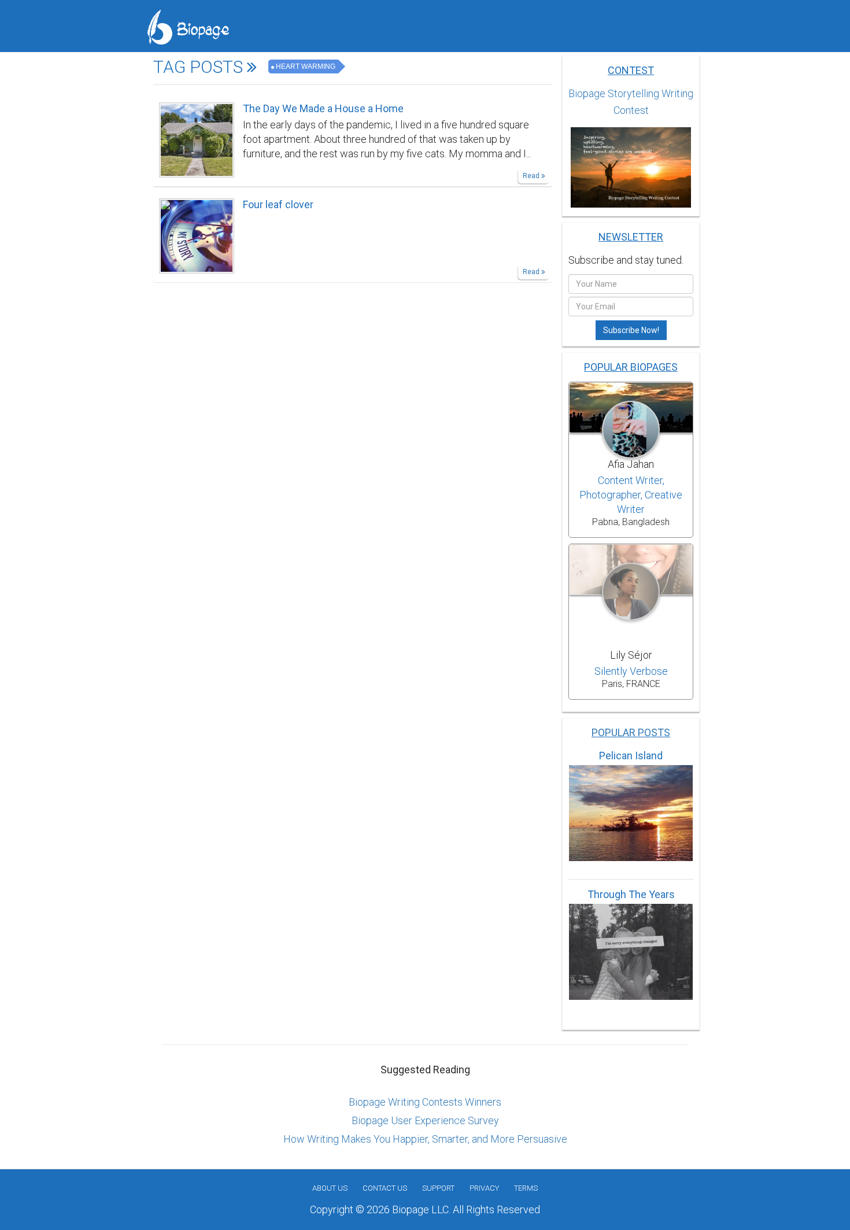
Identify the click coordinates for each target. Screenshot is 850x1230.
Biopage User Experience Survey (425, 1120)
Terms (526, 1188)
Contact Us (385, 1188)
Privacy (484, 1188)
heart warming (305, 66)
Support (438, 1188)
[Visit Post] (196, 139)
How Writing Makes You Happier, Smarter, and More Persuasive (425, 1139)
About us (330, 1188)
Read (532, 176)
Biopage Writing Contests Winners (425, 1102)
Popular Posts (631, 732)
